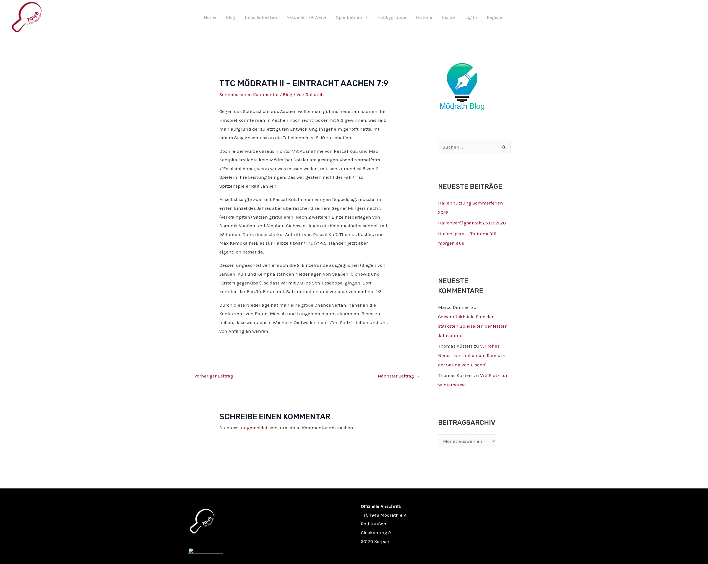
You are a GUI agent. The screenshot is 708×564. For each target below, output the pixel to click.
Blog (230, 17)
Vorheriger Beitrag (211, 376)
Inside (448, 17)
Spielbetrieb (349, 17)
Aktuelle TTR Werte (307, 17)
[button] (365, 17)
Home (210, 17)
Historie (424, 17)
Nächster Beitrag (399, 376)
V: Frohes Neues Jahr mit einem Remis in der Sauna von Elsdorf (472, 355)
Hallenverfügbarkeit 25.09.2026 (472, 223)
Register (495, 17)
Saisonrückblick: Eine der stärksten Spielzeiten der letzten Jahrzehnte (473, 326)
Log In (470, 17)
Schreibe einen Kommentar (249, 94)
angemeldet (254, 427)
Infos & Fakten (261, 17)
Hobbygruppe (391, 17)
